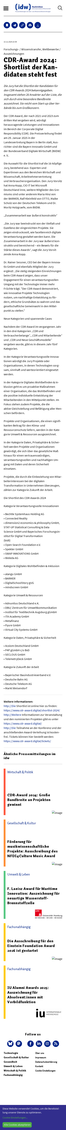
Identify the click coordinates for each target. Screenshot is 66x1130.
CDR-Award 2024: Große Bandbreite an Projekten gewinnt (28, 799)
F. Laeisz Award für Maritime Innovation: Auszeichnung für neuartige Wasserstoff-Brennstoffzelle (33, 896)
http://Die (10, 706)
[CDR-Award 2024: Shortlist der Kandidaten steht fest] (14, 25)
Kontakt (39, 1066)
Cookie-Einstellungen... (15, 1117)
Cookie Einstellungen (45, 1070)
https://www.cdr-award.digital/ (23, 723)
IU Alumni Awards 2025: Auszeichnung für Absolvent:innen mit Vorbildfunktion (28, 995)
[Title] (22, 25)
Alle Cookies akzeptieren (17, 1124)
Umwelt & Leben (13, 1066)
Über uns (39, 1053)
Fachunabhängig (13, 1075)
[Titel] (7, 25)
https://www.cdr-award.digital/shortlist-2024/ (32, 710)
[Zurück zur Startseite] (33, 8)
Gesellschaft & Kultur (16, 1057)
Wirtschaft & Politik (15, 1070)
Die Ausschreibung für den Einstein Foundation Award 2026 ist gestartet (31, 945)
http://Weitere (12, 714)
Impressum (40, 1057)
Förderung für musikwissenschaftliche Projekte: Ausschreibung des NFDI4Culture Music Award (32, 849)
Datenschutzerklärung (46, 1061)
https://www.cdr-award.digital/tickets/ (27, 741)
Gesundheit (10, 1062)
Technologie (11, 1053)
